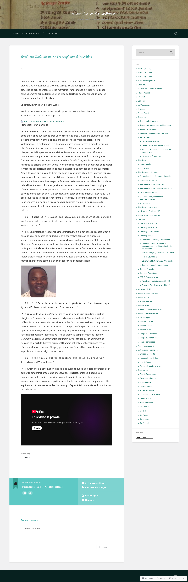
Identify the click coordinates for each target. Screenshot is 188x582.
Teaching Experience (148, 227)
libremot (141, 109)
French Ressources (148, 374)
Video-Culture (143, 305)
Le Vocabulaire (144, 105)
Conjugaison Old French (150, 394)
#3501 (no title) (144, 68)
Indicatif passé (146, 325)
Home (16, 33)
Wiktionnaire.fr (146, 386)
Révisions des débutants (148, 172)
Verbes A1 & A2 (144, 289)
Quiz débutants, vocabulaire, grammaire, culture (151, 198)
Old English (144, 419)
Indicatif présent (146, 321)
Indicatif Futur (145, 329)
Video (101, 483)
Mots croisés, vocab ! (149, 192)
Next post (89, 500)
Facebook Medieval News (151, 366)
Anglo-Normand (146, 403)
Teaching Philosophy (148, 223)
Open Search (176, 33)
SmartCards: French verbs (149, 215)
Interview (94, 483)
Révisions (142, 160)
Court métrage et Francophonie (155, 265)
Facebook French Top (149, 358)
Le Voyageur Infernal (150, 141)
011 (87, 483)
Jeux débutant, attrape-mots (152, 184)
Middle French (146, 398)
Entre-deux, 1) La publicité (151, 89)
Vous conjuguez (144, 317)
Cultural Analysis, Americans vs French (158, 253)
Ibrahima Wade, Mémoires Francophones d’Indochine (56, 56)
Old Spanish (145, 423)
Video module (143, 297)
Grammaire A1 (146, 301)
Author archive (24, 493)
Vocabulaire (145, 203)
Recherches (145, 137)
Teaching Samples (147, 235)
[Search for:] (155, 52)
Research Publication (149, 121)
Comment (103, 547)
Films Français (144, 93)
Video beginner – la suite (148, 293)
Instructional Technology (148, 350)
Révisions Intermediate (147, 207)
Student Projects (147, 269)
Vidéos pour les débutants (151, 309)
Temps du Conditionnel (149, 338)
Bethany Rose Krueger (95, 487)
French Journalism (149, 257)
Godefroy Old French (148, 390)
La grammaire (145, 164)
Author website (30, 493)
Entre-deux (142, 85)
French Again (145, 362)
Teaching (52, 33)
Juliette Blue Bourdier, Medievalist (94, 13)
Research (31, 33)
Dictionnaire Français (148, 378)
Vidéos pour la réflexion (148, 313)
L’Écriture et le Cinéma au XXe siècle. (157, 261)
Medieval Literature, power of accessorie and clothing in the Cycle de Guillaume (157, 246)
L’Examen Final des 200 (150, 211)
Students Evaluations (148, 273)
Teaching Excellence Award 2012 (156, 285)
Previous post (91, 496)
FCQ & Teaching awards (150, 277)
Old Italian (144, 415)
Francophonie (145, 382)
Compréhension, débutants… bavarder (156, 176)
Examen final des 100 (149, 180)
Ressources (143, 370)
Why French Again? (146, 346)
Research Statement (148, 129)
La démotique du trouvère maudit (156, 145)
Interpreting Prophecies (151, 156)
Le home (141, 101)
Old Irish (143, 411)
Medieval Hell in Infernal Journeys (154, 133)
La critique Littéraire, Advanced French (158, 239)
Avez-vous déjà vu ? (146, 81)
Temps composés (147, 342)
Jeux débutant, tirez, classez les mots (156, 188)
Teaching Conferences (149, 231)
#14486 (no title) (145, 76)
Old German (145, 407)
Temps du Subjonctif (148, 334)
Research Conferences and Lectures (155, 125)
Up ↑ (176, 576)
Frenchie (141, 97)
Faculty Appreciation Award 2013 (156, 281)
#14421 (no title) (145, 72)
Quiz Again (144, 168)
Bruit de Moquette (147, 354)
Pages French (144, 113)
